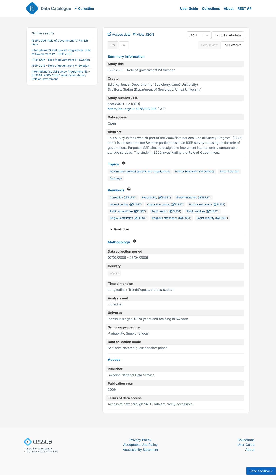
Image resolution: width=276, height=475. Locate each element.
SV (124, 45)
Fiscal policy (149, 197)
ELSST (132, 197)
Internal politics (119, 204)
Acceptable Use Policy (140, 445)
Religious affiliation (121, 218)
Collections (211, 8)
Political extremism (200, 204)
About (229, 8)
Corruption (116, 197)
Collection (86, 8)
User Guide (189, 8)
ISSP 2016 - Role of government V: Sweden (60, 65)
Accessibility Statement (140, 450)
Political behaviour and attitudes (194, 171)
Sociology (116, 178)
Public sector (159, 211)
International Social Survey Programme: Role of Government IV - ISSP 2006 (61, 51)
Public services (196, 211)
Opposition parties (158, 204)
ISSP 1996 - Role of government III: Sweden (61, 59)
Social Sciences (229, 171)
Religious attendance (164, 218)
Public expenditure (121, 211)
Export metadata (228, 35)
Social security (205, 218)
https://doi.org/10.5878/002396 (132, 109)
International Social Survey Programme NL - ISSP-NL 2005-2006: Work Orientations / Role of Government (61, 75)
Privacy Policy (140, 440)
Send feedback (261, 471)
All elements (233, 45)
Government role (186, 197)
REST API (245, 8)
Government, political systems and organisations (140, 171)
